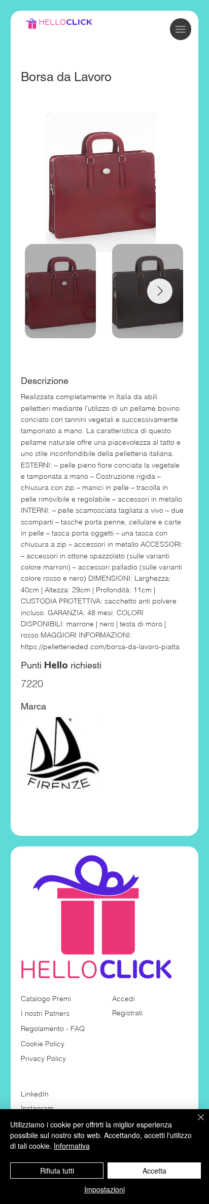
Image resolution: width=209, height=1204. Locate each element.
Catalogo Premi (46, 998)
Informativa (72, 1146)
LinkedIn (35, 1094)
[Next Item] (159, 291)
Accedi (123, 998)
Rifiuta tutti (57, 1170)
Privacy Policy (43, 1058)
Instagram (37, 1108)
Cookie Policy (42, 1043)
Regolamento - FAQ (53, 1028)
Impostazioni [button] (104, 1189)
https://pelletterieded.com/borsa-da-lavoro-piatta (100, 646)
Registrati (127, 1012)
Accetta (154, 1170)
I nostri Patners (45, 1013)
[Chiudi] (195, 1123)
